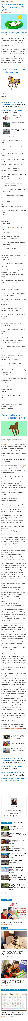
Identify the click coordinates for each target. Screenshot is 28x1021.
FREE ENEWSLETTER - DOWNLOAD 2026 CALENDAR (14, 989)
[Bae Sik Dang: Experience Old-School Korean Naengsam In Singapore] (5, 855)
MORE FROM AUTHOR (18, 822)
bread (12, 227)
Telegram (6, 34)
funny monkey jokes (7, 731)
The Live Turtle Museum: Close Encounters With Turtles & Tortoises (18, 737)
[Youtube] (23, 816)
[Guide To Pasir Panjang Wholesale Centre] (5, 862)
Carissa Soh (5, 12)
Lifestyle (7, 1)
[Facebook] (2, 790)
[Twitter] (6, 790)
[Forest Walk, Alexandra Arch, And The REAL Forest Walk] (6, 124)
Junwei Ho (3, 1016)
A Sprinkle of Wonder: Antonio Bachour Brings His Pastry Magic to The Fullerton (17, 848)
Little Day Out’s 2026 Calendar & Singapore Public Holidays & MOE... (13, 1013)
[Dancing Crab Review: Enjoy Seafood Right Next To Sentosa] (5, 841)
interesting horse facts (14, 728)
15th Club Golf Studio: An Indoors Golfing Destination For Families (17, 828)
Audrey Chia (3, 956)
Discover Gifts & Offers (9, 113)
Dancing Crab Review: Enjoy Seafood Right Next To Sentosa (16, 841)
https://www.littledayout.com (14, 808)
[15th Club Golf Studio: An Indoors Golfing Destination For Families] (5, 828)
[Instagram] (8, 816)
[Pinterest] (9, 790)
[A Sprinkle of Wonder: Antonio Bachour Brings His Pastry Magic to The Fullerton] (5, 848)
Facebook (24, 32)
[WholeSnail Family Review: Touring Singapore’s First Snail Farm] (5, 834)
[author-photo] (14, 804)
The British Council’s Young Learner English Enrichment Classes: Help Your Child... (18, 743)
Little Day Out (4, 924)
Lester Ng (3, 985)
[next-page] (5, 893)
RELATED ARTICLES (6, 822)
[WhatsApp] (12, 790)
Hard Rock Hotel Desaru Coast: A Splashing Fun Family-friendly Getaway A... (12, 953)
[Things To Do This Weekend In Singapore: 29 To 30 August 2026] (6, 131)
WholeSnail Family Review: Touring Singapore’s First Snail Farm (17, 835)
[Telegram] (22, 790)
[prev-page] (2, 893)
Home (2, 1)
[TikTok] (17, 816)
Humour (11, 1)
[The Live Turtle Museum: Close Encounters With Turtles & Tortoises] (6, 737)
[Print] (19, 790)
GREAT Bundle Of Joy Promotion (12, 922)
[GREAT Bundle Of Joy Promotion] (6, 117)
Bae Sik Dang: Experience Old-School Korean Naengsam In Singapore (17, 855)
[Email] (16, 790)
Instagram (17, 32)
